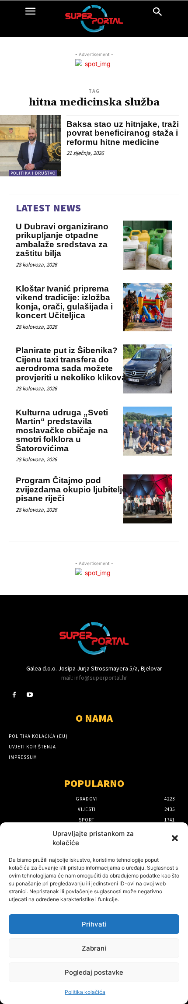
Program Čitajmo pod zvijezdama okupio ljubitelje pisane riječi (71, 489)
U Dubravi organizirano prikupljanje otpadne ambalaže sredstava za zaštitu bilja (62, 240)
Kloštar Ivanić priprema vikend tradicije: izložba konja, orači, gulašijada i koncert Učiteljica (64, 302)
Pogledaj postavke (94, 972)
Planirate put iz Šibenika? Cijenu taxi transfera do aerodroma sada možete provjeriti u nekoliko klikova (71, 364)
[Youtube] (29, 694)
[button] (175, 838)
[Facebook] (14, 694)
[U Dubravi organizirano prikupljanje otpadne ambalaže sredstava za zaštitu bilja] (147, 245)
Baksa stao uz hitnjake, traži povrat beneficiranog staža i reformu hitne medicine (122, 133)
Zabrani (94, 948)
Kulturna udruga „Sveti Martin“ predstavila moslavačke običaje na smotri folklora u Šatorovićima (62, 430)
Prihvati (94, 924)
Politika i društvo (33, 173)
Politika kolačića (85, 992)
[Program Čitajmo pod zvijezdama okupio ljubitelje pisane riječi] (147, 498)
